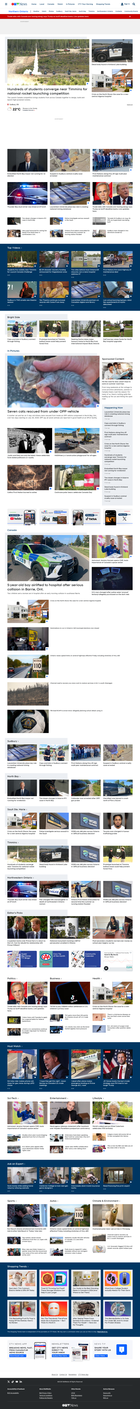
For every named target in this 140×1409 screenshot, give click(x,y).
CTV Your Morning (85, 4)
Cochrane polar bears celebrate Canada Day (73, 492)
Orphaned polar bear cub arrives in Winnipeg (111, 1229)
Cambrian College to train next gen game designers (53, 1187)
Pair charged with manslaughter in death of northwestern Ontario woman (53, 902)
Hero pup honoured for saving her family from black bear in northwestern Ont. (34, 232)
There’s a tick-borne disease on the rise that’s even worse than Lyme (118, 1016)
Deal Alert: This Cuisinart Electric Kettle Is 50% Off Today (21, 1289)
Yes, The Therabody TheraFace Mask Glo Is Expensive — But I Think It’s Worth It (54, 1321)
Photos (51, 11)
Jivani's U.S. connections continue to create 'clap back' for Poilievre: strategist (34, 1031)
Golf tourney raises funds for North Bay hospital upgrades (117, 340)
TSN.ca (73, 1398)
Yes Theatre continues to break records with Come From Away (52, 301)
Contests (118, 11)
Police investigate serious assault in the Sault (54, 832)
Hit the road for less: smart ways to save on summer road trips (116, 383)
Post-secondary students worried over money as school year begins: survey (112, 942)
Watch (60, 4)
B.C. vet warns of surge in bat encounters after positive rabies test (119, 1028)
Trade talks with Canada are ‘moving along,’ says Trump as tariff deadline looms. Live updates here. (112, 209)
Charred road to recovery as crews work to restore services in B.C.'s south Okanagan (81, 683)
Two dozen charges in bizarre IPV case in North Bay (53, 799)
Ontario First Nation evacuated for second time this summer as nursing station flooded (77, 232)
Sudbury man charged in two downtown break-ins (117, 231)
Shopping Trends (103, 4)
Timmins (91, 11)
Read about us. (102, 1332)
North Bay (82, 11)
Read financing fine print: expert (116, 1186)
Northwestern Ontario (105, 11)
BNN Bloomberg (76, 1395)
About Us (55, 1374)
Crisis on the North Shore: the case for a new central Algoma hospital (110, 95)
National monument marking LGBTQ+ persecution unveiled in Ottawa (65, 942)
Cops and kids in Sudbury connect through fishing (21, 340)
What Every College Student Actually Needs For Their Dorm (117, 1289)
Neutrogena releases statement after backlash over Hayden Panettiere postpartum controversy (70, 1127)
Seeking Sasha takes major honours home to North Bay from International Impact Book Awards (85, 341)
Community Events (131, 11)
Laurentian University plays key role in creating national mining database (69, 208)
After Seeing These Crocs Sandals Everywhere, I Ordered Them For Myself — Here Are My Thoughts (86, 1322)
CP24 (73, 1393)
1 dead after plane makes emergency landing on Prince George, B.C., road (83, 1083)
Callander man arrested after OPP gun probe (85, 799)
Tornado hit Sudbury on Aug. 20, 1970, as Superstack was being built (119, 220)
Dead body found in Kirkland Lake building (109, 64)
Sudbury (59, 11)
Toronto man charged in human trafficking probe (116, 832)
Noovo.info (106, 1393)
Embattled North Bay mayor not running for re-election (20, 799)
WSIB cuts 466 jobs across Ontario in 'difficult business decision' (85, 832)
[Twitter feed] (8, 1381)
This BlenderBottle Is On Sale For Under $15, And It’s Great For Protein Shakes (117, 1321)
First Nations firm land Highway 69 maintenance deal (117, 271)
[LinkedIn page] (21, 1381)
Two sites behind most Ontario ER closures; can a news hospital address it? (85, 272)
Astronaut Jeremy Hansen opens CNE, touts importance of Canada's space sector (25, 1127)
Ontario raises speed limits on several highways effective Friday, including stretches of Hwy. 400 (85, 655)
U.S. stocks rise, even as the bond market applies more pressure (77, 1028)
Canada (50, 4)
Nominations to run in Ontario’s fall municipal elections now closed (74, 628)
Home (33, 4)
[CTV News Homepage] (19, 4)
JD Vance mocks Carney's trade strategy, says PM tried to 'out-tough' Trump (116, 1083)
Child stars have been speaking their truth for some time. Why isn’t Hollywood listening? (77, 1137)
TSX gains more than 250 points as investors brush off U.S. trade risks (76, 1017)
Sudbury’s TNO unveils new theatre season (21, 301)
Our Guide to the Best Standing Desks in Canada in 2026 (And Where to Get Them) (85, 1290)
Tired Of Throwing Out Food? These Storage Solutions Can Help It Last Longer (53, 1290)
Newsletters (73, 1374)
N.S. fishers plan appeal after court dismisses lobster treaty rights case (33, 1148)
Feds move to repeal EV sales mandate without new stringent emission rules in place (76, 1251)
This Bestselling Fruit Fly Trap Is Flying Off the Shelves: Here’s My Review (22, 1321)
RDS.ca (105, 1398)
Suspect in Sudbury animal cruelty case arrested (117, 764)
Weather (36, 11)
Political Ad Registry (46, 1398)
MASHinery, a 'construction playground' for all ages (75, 455)
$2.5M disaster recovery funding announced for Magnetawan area (53, 271)
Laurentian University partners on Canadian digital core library (85, 301)
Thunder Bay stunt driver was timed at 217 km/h (26, 207)
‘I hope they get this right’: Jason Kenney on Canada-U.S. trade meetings (52, 1083)
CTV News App (83, 1374)
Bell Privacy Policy (45, 1393)
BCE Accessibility (13, 1393)
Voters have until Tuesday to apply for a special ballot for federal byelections (34, 1019)
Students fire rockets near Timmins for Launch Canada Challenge (21, 271)
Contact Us (63, 1374)
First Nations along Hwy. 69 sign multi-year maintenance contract (110, 175)
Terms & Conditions (45, 1395)
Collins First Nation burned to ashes (22, 492)
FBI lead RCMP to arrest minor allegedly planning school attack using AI (76, 710)
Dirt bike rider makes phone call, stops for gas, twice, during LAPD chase (20, 1083)
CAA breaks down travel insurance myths (85, 1187)
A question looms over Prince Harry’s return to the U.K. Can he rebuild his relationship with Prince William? (26, 943)
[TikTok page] (12, 1381)
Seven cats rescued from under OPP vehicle (43, 411)
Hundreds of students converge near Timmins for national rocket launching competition (20, 866)
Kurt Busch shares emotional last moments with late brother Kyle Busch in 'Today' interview (26, 1230)
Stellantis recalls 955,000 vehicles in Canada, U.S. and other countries (77, 1239)
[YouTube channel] (17, 1381)
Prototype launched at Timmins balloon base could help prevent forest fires (52, 341)
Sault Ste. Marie (70, 11)
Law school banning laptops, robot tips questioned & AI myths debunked (117, 302)
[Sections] (6, 4)
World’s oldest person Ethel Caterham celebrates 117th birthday (108, 1127)
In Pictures (70, 4)
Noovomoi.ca (107, 1395)
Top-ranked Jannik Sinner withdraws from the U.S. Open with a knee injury (34, 1239)
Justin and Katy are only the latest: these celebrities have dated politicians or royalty (28, 456)
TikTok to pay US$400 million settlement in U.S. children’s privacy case (69, 1008)
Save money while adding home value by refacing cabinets (20, 1187)
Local (42, 4)
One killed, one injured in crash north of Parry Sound (115, 799)
